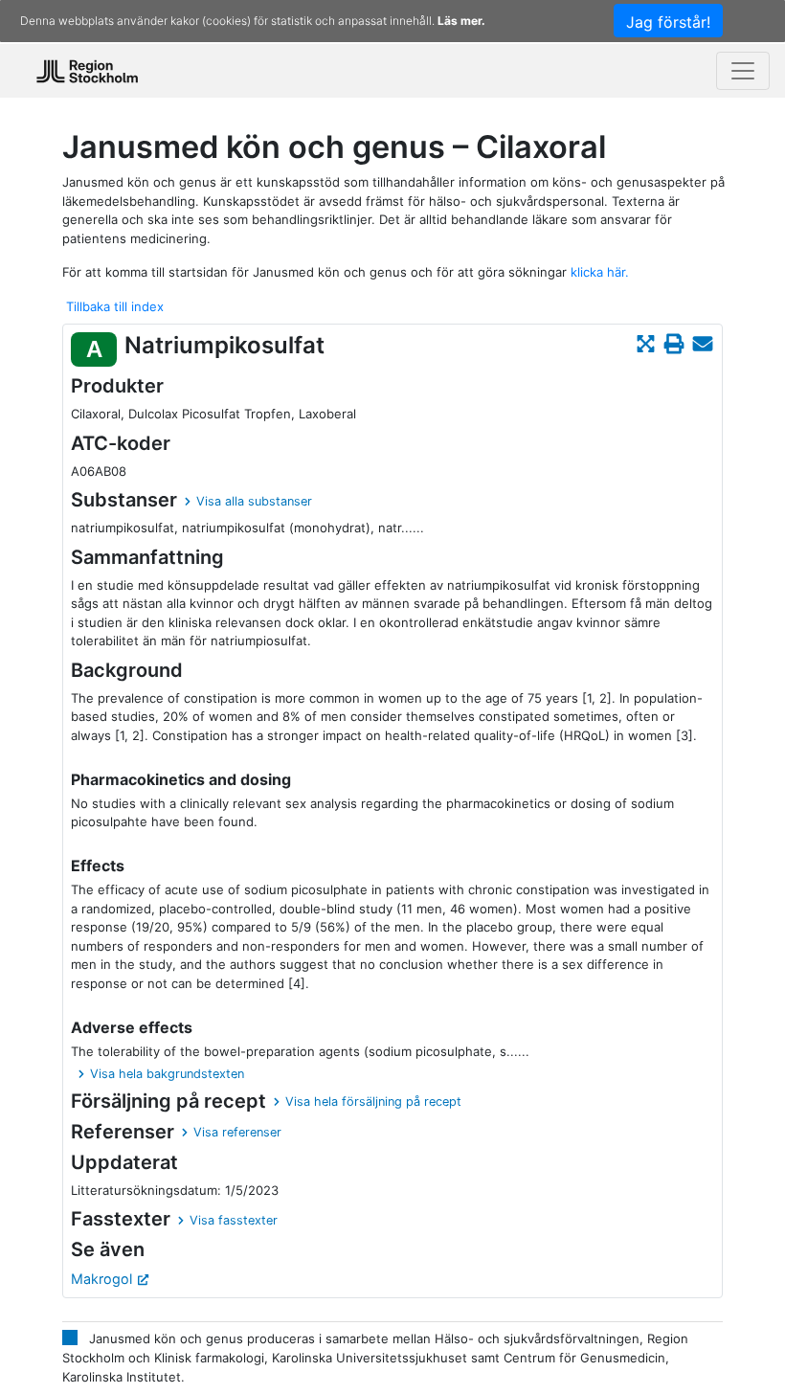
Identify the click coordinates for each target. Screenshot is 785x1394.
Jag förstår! (668, 22)
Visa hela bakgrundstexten (167, 1074)
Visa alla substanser (254, 501)
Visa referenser (237, 1132)
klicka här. (600, 272)
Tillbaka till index (115, 306)
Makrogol (101, 1278)
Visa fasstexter (234, 1220)
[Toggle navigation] (743, 71)
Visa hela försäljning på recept (373, 1101)
